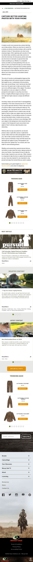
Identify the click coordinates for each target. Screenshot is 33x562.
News (3, 263)
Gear (6, 358)
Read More (5, 261)
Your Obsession (9, 8)
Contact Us (5, 488)
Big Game (4, 309)
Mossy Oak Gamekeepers (18, 310)
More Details (22, 189)
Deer (15, 309)
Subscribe (26, 436)
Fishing (29, 309)
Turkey (18, 309)
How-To (9, 310)
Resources (5, 482)
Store (4, 485)
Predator (4, 310)
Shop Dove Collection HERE (16, 3)
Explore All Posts (16, 368)
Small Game (10, 309)
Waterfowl (23, 309)
